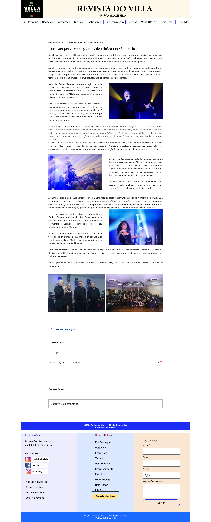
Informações (32, 435)
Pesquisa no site (35, 492)
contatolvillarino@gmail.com (39, 445)
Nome (146, 445)
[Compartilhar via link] (49, 352)
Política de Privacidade (105, 427)
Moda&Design (103, 479)
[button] (105, 329)
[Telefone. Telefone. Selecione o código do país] (148, 475)
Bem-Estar (101, 484)
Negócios (100, 447)
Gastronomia (102, 463)
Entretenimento (56, 342)
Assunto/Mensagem (152, 481)
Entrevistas (101, 453)
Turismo (99, 458)
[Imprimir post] (57, 352)
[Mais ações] (161, 42)
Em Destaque (103, 442)
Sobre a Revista (35, 497)
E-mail (146, 457)
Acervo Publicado (36, 486)
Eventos (100, 474)
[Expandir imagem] (76, 293)
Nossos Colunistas (36, 481)
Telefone (147, 469)
